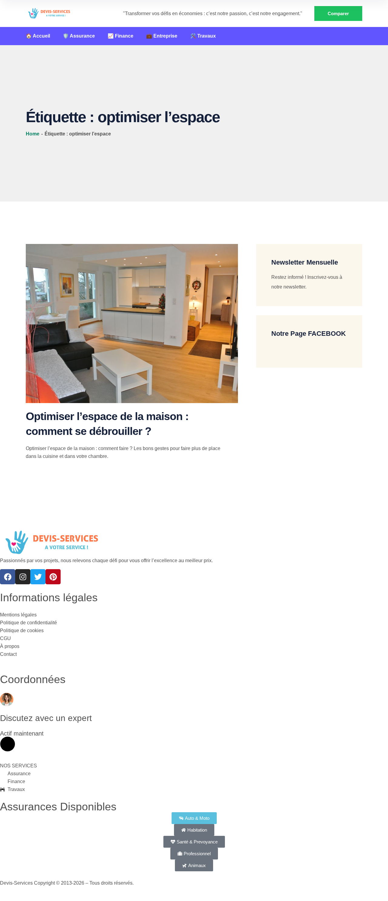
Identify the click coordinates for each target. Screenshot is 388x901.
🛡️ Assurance (79, 35)
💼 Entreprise (161, 35)
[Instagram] (22, 576)
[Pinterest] (53, 576)
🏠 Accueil (38, 35)
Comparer (338, 13)
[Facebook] (7, 576)
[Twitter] (37, 576)
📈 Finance (120, 35)
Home (33, 133)
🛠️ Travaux (203, 35)
